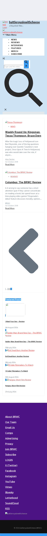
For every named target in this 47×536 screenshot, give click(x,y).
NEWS (14, 39)
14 (9, 289)
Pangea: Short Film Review (15, 386)
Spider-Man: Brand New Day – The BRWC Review (23, 342)
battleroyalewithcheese (24, 22)
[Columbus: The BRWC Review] (18, 172)
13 (8, 289)
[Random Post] (4, 58)
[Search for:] (16, 67)
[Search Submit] (26, 64)
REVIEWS (15, 42)
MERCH (14, 51)
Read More (9, 164)
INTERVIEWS (17, 45)
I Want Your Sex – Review (15, 321)
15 (11, 289)
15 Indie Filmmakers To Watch (16, 371)
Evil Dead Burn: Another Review (17, 356)
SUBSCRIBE (16, 54)
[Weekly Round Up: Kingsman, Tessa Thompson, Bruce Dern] (13, 122)
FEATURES (16, 48)
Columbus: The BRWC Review (23, 182)
